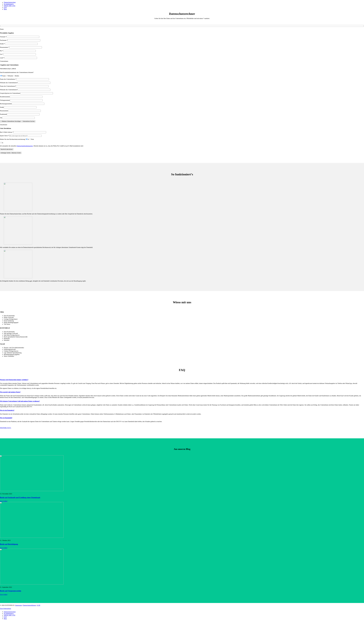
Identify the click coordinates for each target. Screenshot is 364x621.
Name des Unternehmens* (8, 86)
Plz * (1, 51)
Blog (5, 9)
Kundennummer (5, 96)
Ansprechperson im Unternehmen (10, 93)
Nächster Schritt (16, 153)
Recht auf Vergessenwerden (10, 591)
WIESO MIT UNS (9, 6)
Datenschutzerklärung (29, 605)
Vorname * (3, 37)
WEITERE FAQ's (5, 428)
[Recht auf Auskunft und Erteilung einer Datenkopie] (32, 490)
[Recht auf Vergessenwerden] (32, 584)
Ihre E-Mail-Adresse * (6, 132)
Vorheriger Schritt (5, 153)
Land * (2, 58)
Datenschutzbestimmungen (25, 146)
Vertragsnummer (5, 100)
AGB (38, 605)
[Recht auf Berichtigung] (32, 537)
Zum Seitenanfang (5, 608)
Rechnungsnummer (6, 104)
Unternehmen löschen (29, 121)
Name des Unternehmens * (8, 79)
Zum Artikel (3, 501)
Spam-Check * (4, 135)
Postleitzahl (3, 114)
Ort (1, 118)
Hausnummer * (4, 47)
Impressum (18, 605)
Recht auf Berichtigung (9, 544)
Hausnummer (4, 111)
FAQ (5, 7)
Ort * (1, 54)
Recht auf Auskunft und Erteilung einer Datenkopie (20, 497)
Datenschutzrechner (10, 2)
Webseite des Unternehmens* (9, 82)
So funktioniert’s (9, 4)
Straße (2, 107)
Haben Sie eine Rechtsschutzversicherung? (13, 139)
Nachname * (4, 40)
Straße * (2, 44)
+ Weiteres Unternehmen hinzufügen (11, 121)
